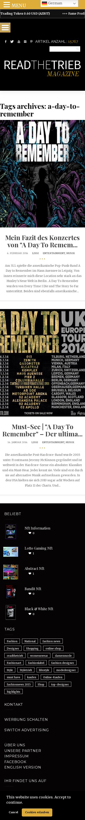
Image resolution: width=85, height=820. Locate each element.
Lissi (35, 253)
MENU (18, 5)
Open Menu (5, 27)
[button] (24, 802)
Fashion (12, 641)
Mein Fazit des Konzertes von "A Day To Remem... (42, 241)
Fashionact (14, 663)
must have (13, 677)
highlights (13, 691)
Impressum (16, 756)
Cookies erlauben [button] (37, 812)
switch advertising (26, 730)
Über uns (14, 745)
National (30, 641)
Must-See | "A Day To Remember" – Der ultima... (42, 430)
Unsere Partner (22, 751)
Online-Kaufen (52, 677)
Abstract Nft (34, 568)
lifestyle (44, 670)
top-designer (60, 684)
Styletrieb (26, 670)
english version (22, 767)
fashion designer (62, 663)
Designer (13, 648)
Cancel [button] (13, 812)
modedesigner (66, 670)
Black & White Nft (39, 608)
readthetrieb (15, 655)
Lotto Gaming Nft (39, 548)
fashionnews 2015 (19, 684)
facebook (15, 762)
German (54, 3)
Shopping (32, 648)
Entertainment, (54, 253)
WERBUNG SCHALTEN (26, 720)
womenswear (39, 655)
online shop (53, 648)
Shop (41, 684)
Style (10, 670)
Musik (70, 253)
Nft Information (37, 528)
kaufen (31, 677)
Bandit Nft (33, 588)
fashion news (51, 641)
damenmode (63, 655)
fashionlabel (36, 663)
